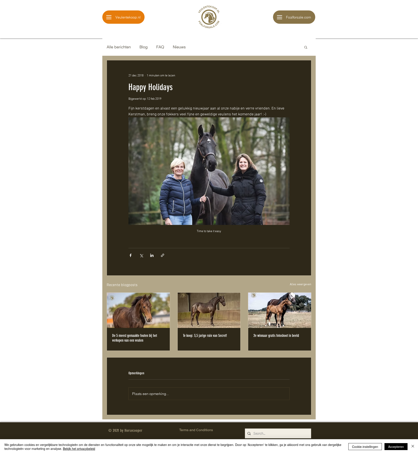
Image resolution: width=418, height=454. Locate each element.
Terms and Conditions (196, 430)
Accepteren (396, 446)
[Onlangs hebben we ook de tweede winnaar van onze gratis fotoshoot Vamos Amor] (279, 310)
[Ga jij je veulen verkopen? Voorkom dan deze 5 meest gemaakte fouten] (138, 310)
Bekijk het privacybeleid (79, 448)
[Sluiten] (412, 447)
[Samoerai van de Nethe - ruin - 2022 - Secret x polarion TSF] (209, 310)
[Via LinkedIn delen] (152, 255)
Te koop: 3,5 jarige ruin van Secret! (205, 335)
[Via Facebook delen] (130, 255)
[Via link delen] (162, 255)
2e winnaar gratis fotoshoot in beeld (276, 335)
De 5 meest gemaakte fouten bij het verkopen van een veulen (134, 338)
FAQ (160, 46)
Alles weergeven (300, 284)
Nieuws (179, 46)
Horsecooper (133, 430)
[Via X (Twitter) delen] (141, 255)
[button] (306, 47)
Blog (144, 46)
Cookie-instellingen (365, 446)
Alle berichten (119, 46)
